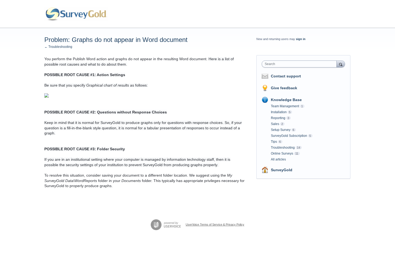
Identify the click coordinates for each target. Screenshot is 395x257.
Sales (275, 124)
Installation (279, 112)
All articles (278, 159)
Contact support (286, 76)
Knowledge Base (286, 100)
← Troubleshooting (58, 47)
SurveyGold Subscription (289, 136)
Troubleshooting (283, 147)
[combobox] (300, 64)
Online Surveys (282, 153)
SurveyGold (281, 170)
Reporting (278, 118)
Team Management (285, 106)
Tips (274, 142)
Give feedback (284, 88)
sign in (301, 39)
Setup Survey (280, 130)
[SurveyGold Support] (76, 14)
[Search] (340, 63)
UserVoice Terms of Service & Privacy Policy (215, 224)
